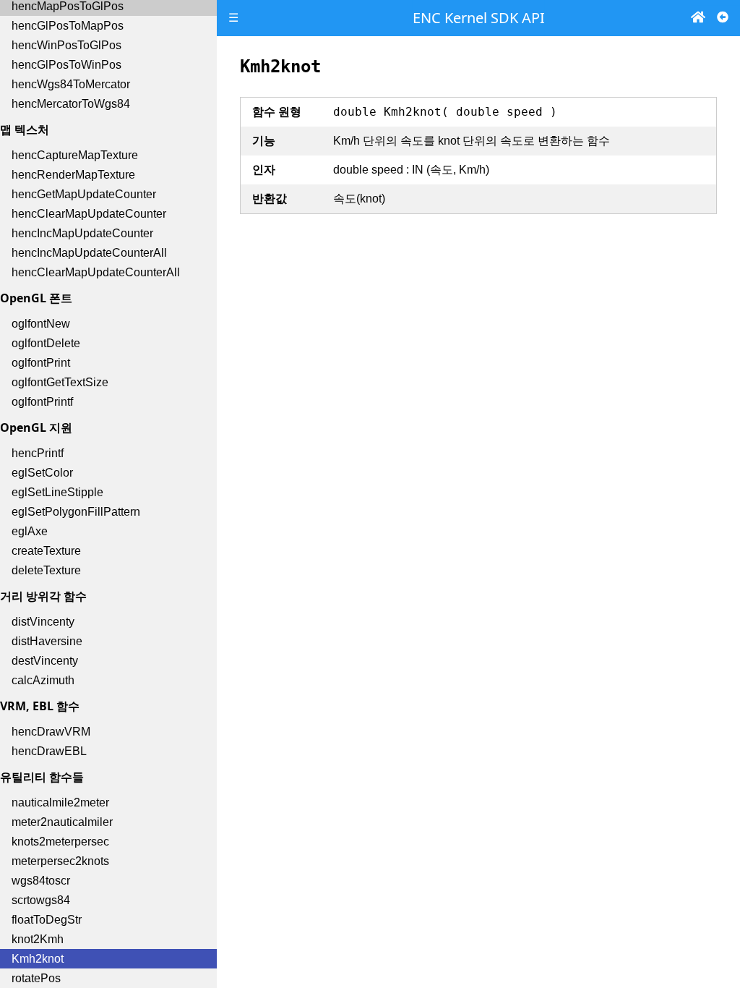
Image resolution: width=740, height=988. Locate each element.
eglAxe (30, 531)
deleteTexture (46, 570)
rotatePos (36, 978)
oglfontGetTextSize (60, 382)
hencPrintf (38, 453)
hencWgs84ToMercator (71, 84)
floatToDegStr (47, 920)
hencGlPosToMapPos (68, 26)
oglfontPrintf (42, 402)
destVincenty (45, 661)
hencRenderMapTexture (73, 175)
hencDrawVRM (51, 731)
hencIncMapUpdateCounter (82, 233)
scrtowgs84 (41, 900)
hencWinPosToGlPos (66, 45)
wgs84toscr (41, 880)
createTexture (46, 551)
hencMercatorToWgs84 (71, 104)
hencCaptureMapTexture (75, 155)
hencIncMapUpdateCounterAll (89, 253)
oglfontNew (41, 324)
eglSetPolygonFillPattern (76, 512)
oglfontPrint (41, 363)
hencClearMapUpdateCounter (89, 214)
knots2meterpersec (60, 841)
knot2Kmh (38, 939)
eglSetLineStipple (57, 492)
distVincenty (43, 622)
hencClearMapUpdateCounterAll (96, 272)
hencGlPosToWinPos (66, 65)
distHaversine (47, 641)
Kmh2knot (38, 959)
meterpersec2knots (60, 861)
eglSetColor (42, 473)
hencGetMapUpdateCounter (84, 194)
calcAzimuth (43, 680)
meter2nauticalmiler (62, 822)
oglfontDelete (46, 343)
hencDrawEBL (49, 751)
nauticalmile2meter (60, 802)
